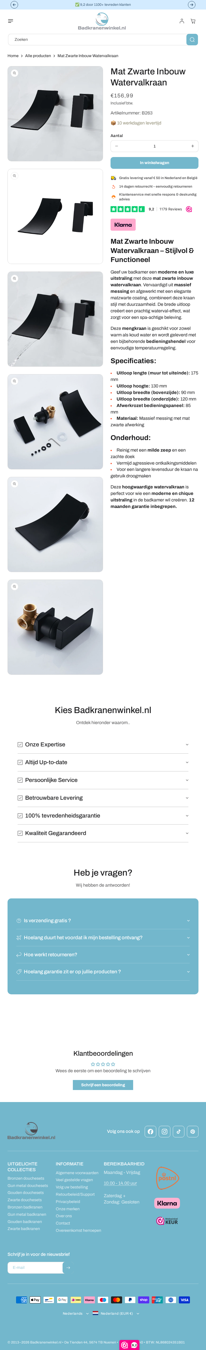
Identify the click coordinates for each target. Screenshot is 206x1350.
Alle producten (38, 56)
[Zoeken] (192, 39)
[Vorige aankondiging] (14, 5)
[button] (13, 21)
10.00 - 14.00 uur (120, 1183)
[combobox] (103, 39)
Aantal (117, 135)
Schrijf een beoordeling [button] (103, 1085)
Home (13, 56)
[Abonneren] (68, 1268)
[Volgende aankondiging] (191, 5)
